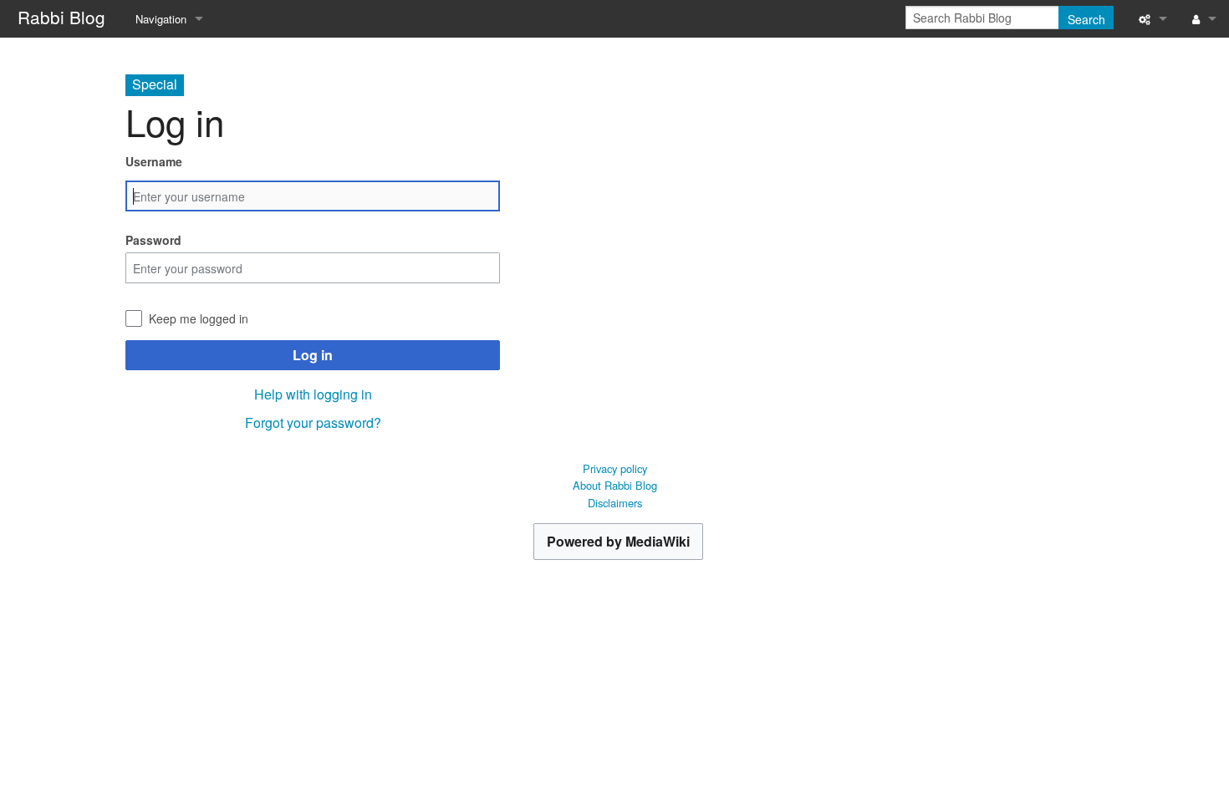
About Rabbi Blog (615, 485)
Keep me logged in (198, 318)
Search (1086, 19)
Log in (313, 354)
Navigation (160, 19)
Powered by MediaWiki (618, 541)
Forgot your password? (313, 422)
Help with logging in (313, 394)
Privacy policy (615, 468)
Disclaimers (615, 503)
